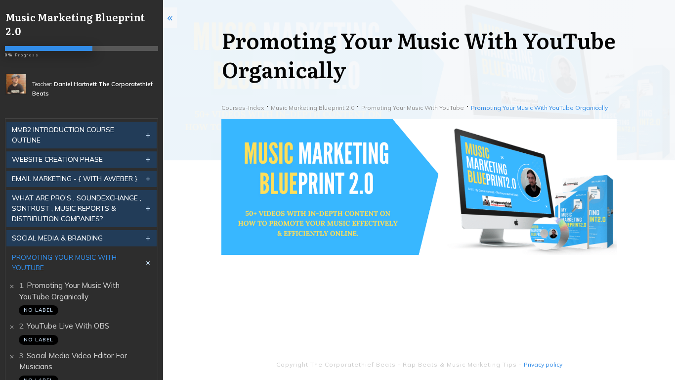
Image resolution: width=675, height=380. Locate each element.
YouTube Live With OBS (68, 326)
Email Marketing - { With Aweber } (74, 178)
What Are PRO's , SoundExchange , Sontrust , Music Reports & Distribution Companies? (76, 208)
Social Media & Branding (57, 238)
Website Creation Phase (57, 159)
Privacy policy (543, 364)
